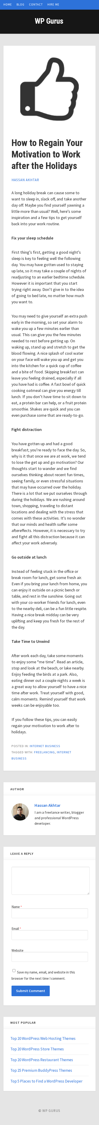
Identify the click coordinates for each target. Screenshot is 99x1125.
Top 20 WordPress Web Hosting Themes (43, 1038)
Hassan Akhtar (25, 180)
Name (17, 907)
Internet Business (45, 746)
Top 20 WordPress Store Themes (37, 1049)
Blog (20, 4)
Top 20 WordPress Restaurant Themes (41, 1059)
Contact (36, 4)
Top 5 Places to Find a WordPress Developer (46, 1081)
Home (7, 4)
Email (16, 928)
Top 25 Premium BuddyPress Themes (41, 1070)
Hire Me (53, 4)
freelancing (44, 752)
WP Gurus (49, 21)
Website (17, 950)
